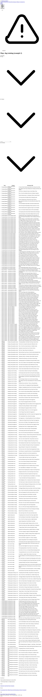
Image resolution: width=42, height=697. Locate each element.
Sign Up (1, 3)
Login (1, 2)
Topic (2, 56)
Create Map (6, 685)
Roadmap (14, 1)
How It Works (8, 1)
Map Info (3, 50)
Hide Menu (2, 8)
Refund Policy (13, 694)
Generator (2, 1)
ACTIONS (3, 142)
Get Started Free (22, 1)
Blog (12, 1)
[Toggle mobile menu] (0, 0)
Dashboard (2, 685)
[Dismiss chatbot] (1, 696)
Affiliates (17, 1)
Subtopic (2, 99)
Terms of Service (8, 694)
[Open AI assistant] (0, 696)
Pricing (5, 1)
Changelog (12, 685)
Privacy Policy (2, 694)
